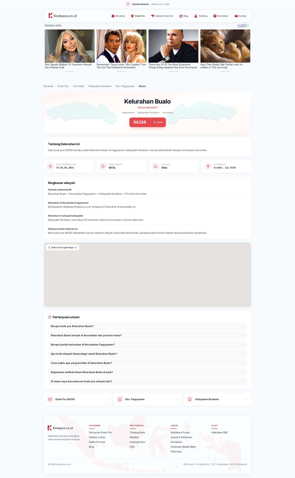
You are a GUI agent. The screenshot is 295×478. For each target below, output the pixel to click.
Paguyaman (128, 112)
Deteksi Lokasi (97, 437)
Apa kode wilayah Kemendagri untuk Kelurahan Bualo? (84, 353)
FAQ (132, 446)
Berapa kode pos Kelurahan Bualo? (72, 326)
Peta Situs (176, 451)
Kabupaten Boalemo (100, 86)
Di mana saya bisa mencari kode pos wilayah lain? (81, 381)
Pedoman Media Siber (183, 446)
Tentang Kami (137, 432)
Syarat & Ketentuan (181, 437)
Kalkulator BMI (219, 432)
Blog (91, 446)
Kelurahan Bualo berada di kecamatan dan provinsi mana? (86, 335)
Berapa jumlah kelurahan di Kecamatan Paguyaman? (83, 344)
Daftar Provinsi (97, 441)
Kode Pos (63, 86)
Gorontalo (78, 86)
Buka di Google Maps (63, 247)
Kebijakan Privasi (180, 432)
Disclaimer (176, 441)
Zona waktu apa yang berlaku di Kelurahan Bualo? (81, 362)
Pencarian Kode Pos (100, 432)
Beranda (48, 86)
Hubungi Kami (137, 441)
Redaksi (134, 437)
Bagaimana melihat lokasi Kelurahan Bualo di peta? (82, 372)
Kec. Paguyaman (125, 86)
